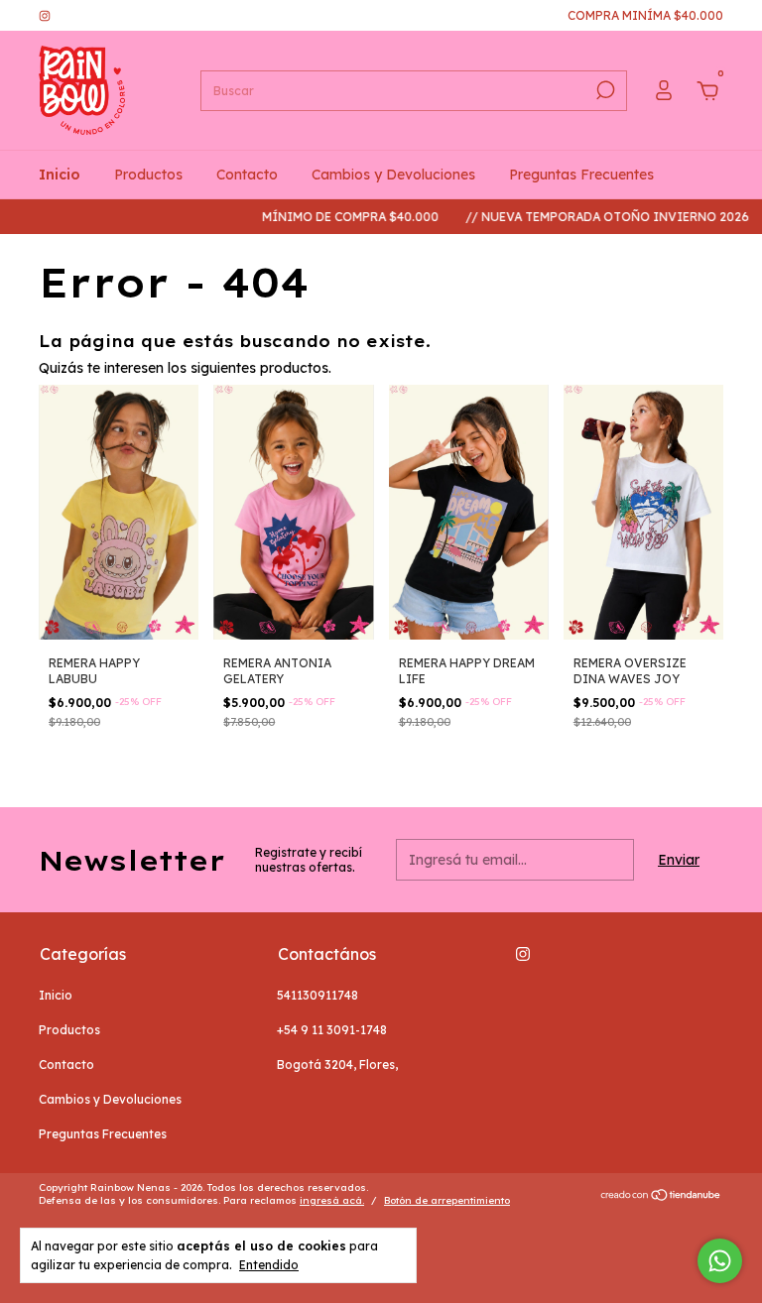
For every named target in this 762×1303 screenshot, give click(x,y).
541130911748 (317, 995)
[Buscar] (603, 90)
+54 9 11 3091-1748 (332, 1029)
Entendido (269, 1264)
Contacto (247, 174)
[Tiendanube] (661, 1197)
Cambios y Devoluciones (393, 174)
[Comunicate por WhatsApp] (720, 1261)
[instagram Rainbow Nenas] (45, 15)
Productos (148, 174)
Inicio (59, 174)
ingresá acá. (332, 1200)
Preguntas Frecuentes (581, 174)
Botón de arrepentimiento (447, 1200)
